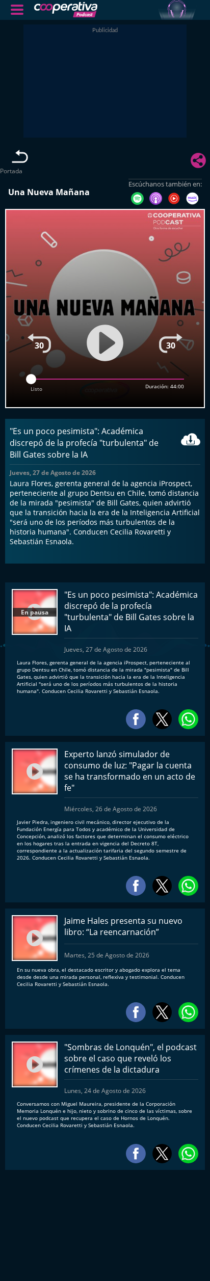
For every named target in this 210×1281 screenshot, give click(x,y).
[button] (17, 9)
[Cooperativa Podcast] (116, 10)
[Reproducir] (105, 343)
